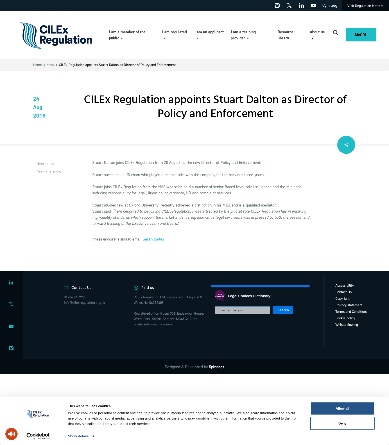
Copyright (342, 298)
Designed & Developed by (194, 366)
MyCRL (361, 34)
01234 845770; (74, 297)
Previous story (48, 172)
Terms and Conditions (351, 311)
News (50, 64)
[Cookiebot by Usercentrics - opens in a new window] (38, 436)
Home (37, 64)
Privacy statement (348, 305)
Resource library (285, 35)
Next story (45, 163)
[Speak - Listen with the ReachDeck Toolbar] (11, 434)
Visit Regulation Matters (365, 5)
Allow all (342, 408)
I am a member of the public (127, 35)
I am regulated (174, 31)
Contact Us (343, 292)
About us (317, 31)
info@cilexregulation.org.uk (84, 302)
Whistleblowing (346, 324)
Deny (342, 423)
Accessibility (344, 285)
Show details (78, 436)
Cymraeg (329, 5)
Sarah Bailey (153, 239)
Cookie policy (345, 318)
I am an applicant (209, 31)
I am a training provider (243, 35)
